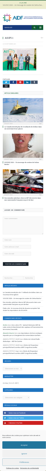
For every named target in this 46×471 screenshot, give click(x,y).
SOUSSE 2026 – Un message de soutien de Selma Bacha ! (23, 5)
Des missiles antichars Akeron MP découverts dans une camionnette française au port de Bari (22, 199)
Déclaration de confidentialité (29, 468)
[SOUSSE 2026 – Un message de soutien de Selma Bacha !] (23, 147)
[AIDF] (23, 17)
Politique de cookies (12, 468)
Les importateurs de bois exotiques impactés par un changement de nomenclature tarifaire (22, 334)
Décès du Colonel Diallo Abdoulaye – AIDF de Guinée (21, 340)
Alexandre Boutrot (8, 333)
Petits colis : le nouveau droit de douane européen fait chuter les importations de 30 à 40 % (21, 309)
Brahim (5, 325)
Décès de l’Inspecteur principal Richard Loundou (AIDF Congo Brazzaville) (20, 346)
